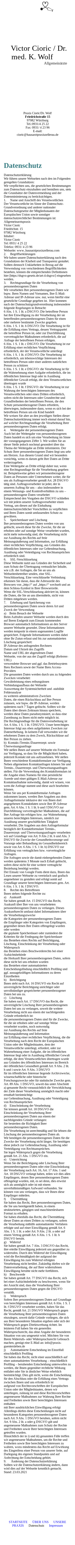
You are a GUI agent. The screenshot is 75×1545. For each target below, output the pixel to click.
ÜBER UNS (40, 1522)
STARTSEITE (18, 1522)
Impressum (56, 1525)
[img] (47, 7)
